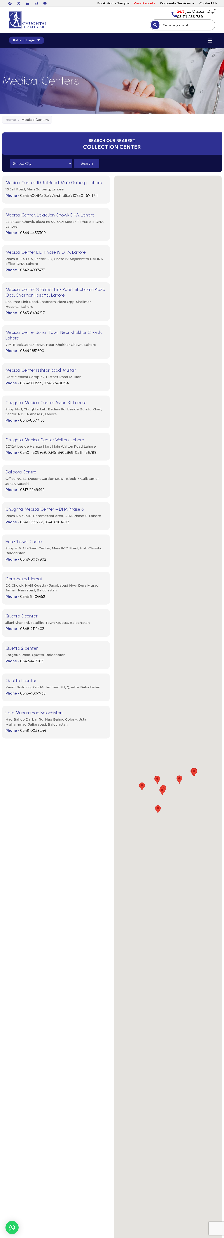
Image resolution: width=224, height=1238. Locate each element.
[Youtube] (45, 3)
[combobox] (182, 24)
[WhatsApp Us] (12, 1227)
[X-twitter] (18, 3)
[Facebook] (10, 3)
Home (11, 120)
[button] (86, 163)
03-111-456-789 (190, 17)
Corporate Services (175, 3)
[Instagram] (36, 3)
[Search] (155, 25)
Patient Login (24, 40)
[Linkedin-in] (27, 3)
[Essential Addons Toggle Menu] (209, 40)
